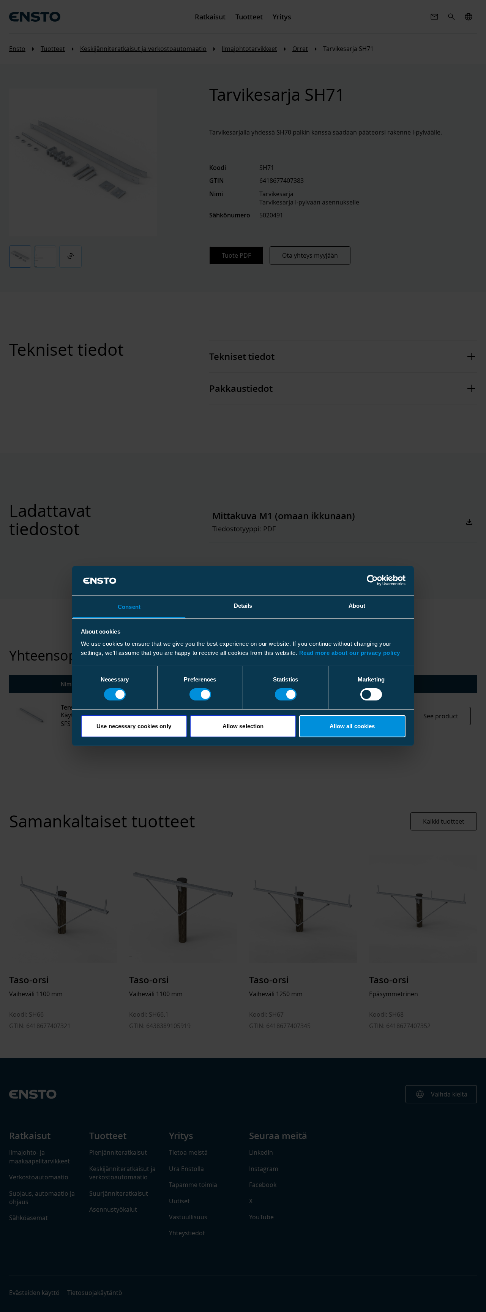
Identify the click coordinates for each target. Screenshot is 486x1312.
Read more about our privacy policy (349, 653)
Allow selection (243, 726)
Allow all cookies (352, 726)
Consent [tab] (129, 607)
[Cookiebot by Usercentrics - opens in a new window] (372, 580)
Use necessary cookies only (133, 726)
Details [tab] (243, 605)
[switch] (200, 694)
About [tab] (357, 605)
